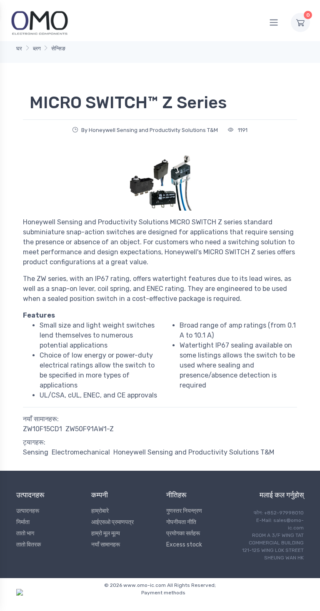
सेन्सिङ (58, 48)
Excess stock (184, 544)
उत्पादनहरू (27, 510)
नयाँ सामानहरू (105, 544)
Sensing (35, 452)
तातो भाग (25, 533)
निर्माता (23, 522)
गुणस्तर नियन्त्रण (184, 510)
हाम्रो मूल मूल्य (105, 533)
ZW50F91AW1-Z (89, 429)
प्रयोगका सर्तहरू (183, 533)
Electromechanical (81, 452)
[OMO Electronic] (39, 22)
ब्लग (37, 48)
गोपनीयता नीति (181, 522)
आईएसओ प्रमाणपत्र (112, 522)
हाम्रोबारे (100, 510)
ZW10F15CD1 (42, 429)
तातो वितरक (28, 544)
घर (19, 48)
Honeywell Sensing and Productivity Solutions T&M (193, 452)
